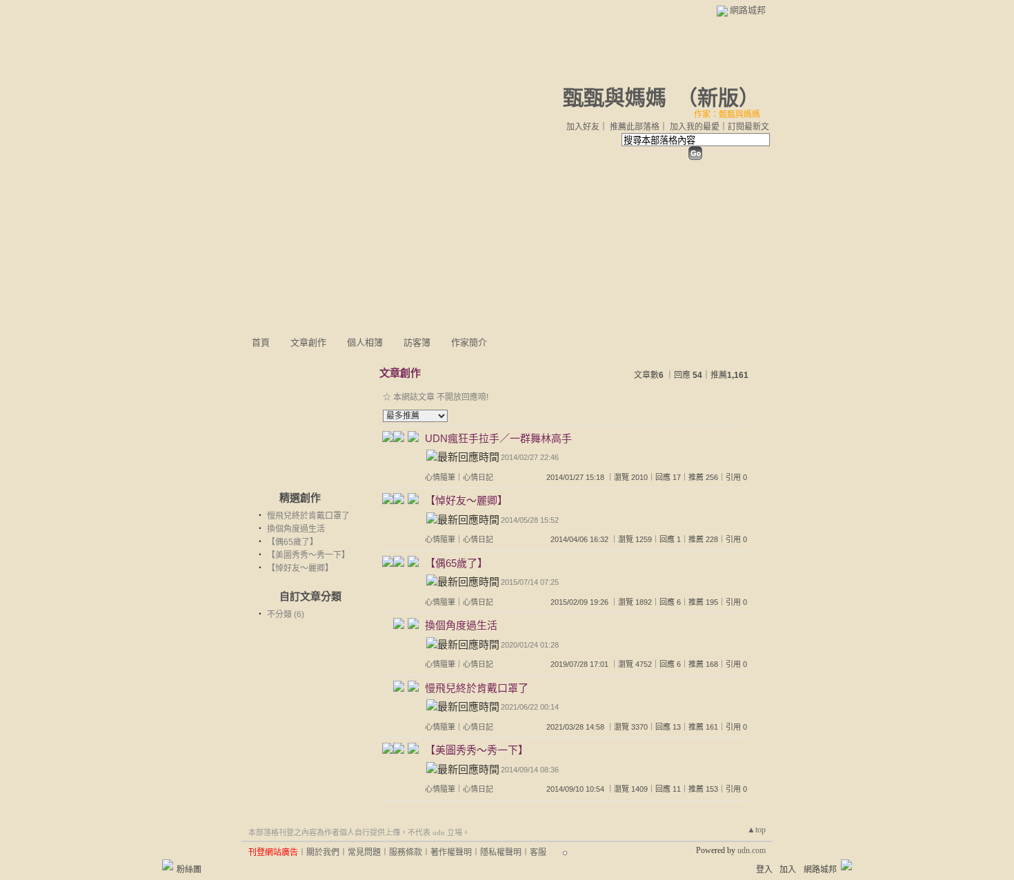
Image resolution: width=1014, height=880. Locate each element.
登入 (764, 869)
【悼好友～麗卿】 (300, 568)
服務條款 (405, 852)
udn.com (751, 850)
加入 (787, 869)
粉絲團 (189, 869)
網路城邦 (748, 10)
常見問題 (364, 852)
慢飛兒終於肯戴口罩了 (308, 516)
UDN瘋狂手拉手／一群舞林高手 (498, 438)
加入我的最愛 (694, 127)
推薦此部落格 (634, 127)
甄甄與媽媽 (614, 97)
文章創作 (308, 342)
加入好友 (582, 127)
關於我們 (322, 852)
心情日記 (478, 477)
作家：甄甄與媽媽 (727, 114)
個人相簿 (365, 342)
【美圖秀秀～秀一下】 (308, 555)
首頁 (261, 342)
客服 (538, 852)
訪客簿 (417, 342)
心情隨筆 (440, 477)
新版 (718, 97)
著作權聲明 (451, 852)
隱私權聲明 (500, 852)
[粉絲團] (167, 864)
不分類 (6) (285, 614)
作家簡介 (469, 342)
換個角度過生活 (296, 529)
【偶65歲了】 (292, 542)
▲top (756, 829)
